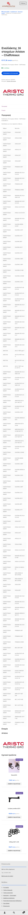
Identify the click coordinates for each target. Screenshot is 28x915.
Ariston (3, 13)
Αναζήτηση (14, 912)
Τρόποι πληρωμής (7, 890)
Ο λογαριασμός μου (4, 912)
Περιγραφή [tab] (4, 106)
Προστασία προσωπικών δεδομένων (12, 900)
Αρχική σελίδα (6, 11)
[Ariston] (13, 91)
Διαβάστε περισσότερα (14, 783)
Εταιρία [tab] (3, 110)
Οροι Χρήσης (6, 903)
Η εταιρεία (6, 887)
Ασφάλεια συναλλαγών (9, 898)
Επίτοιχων (20, 11)
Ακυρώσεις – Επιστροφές (9, 895)
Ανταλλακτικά (13, 11)
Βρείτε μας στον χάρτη (7, 876)
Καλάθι (21, 911)
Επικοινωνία (6, 906)
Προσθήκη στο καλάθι (10, 73)
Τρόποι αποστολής (8, 892)
